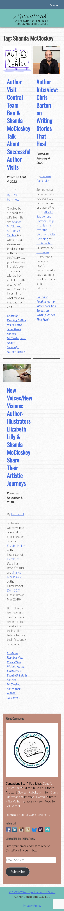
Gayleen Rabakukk (29, 792)
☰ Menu (52, 5)
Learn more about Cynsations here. (28, 814)
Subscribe (17, 872)
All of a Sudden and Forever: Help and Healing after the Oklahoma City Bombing (46, 225)
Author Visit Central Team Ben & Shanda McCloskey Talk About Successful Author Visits (18, 124)
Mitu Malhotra (15, 801)
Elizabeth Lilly (16, 545)
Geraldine (13, 559)
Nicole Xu (43, 252)
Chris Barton (45, 243)
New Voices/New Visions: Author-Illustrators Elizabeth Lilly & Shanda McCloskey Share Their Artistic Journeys (19, 437)
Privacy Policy (32, 905)
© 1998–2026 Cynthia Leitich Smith (32, 892)
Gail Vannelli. (14, 805)
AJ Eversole (39, 797)
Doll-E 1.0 (13, 590)
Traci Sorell (17, 514)
